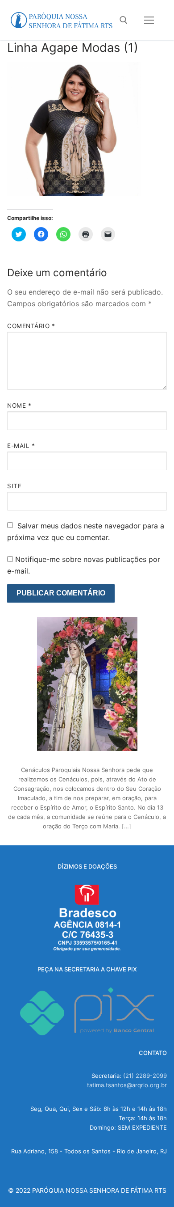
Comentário (31, 325)
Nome (19, 405)
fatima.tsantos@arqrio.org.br (127, 1085)
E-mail (21, 445)
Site (14, 486)
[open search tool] (124, 20)
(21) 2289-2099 (145, 1075)
